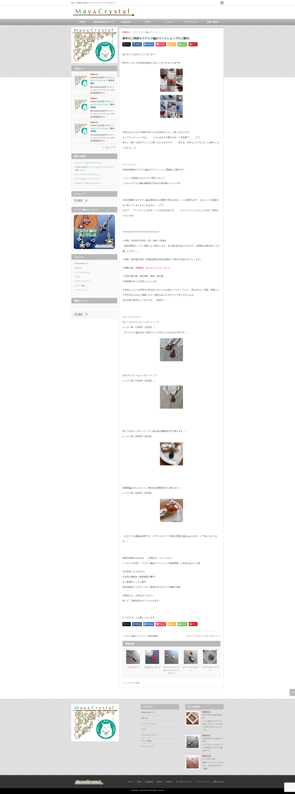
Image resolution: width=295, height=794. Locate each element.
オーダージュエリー (184, 782)
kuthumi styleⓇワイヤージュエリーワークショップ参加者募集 (102, 104)
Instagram (125, 22)
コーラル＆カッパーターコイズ (87, 179)
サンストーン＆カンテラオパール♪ (88, 163)
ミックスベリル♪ (209, 759)
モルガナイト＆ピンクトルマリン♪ (88, 183)
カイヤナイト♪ (133, 667)
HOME (82, 22)
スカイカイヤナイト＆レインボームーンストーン (171, 670)
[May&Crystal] (104, 15)
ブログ (147, 22)
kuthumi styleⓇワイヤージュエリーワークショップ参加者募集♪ (102, 128)
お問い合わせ (213, 22)
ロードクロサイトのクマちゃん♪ (87, 174)
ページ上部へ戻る (292, 692)
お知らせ (78, 268)
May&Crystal (145, 790)
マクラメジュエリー (82, 281)
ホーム (131, 782)
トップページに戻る (132, 683)
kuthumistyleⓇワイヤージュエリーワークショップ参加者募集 (102, 80)
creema (169, 782)
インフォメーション (82, 272)
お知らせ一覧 (110, 147)
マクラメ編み (144, 32)
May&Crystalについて (104, 22)
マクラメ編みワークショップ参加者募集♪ (141, 636)
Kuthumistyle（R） (82, 263)
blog (139, 782)
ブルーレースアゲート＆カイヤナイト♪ (202, 636)
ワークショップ (191, 22)
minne (159, 782)
